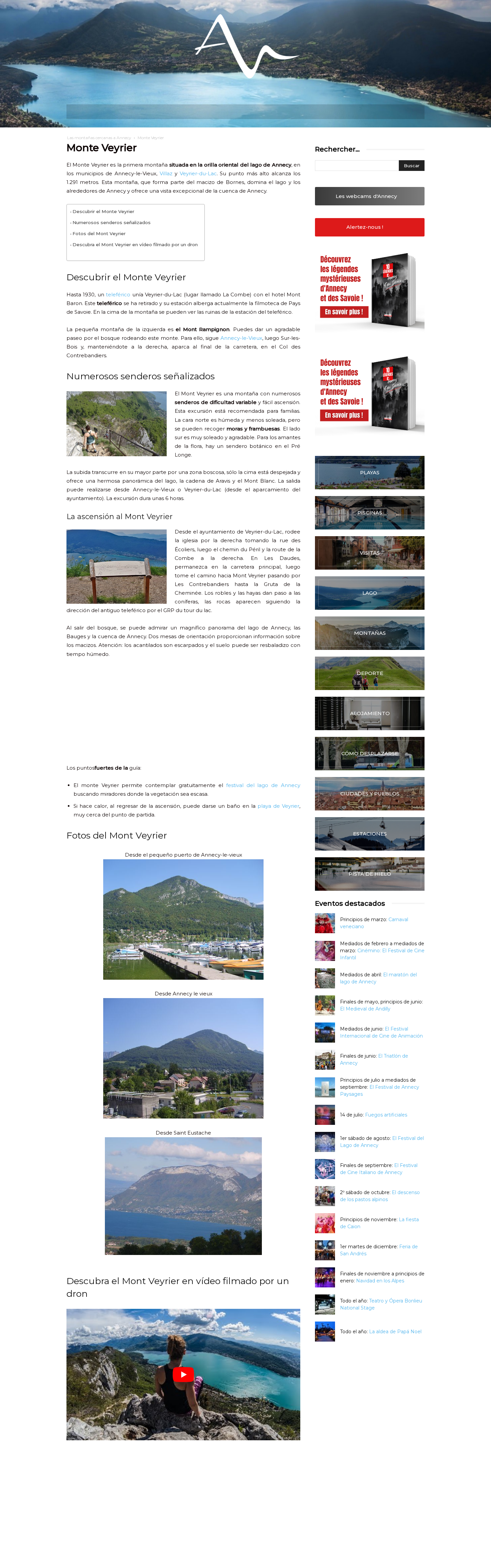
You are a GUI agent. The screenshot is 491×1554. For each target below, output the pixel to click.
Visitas (370, 553)
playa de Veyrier (278, 806)
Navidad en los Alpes (380, 1281)
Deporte (370, 673)
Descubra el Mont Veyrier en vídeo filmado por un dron (135, 244)
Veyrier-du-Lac (198, 173)
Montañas (370, 633)
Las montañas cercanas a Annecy (99, 137)
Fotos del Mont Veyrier (99, 233)
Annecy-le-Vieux (241, 338)
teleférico (118, 294)
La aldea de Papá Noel (395, 1332)
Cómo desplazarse (369, 753)
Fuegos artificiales (386, 1115)
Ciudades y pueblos (369, 793)
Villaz (166, 173)
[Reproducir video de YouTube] (183, 1375)
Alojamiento (370, 713)
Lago (369, 593)
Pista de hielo (370, 874)
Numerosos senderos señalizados (111, 222)
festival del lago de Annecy (263, 785)
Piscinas (369, 512)
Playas (369, 472)
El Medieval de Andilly (365, 1009)
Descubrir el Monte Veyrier (103, 211)
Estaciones (370, 834)
